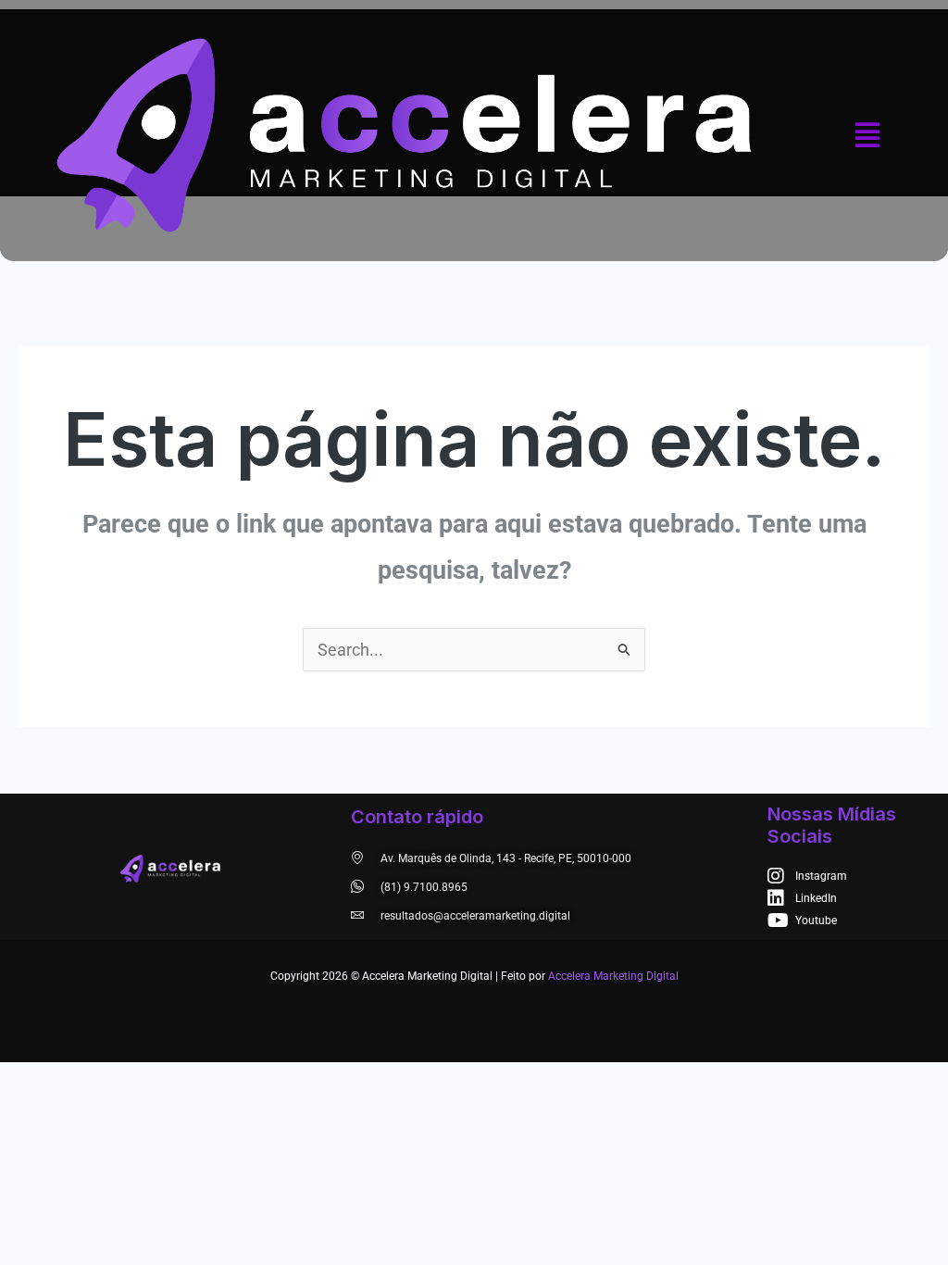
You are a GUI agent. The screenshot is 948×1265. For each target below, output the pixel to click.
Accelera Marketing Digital (613, 976)
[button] (868, 135)
